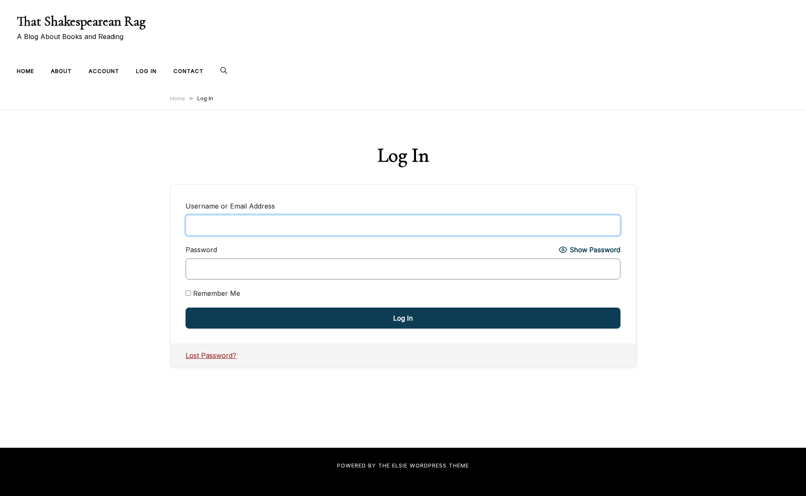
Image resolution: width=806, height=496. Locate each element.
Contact (188, 71)
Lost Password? (211, 355)
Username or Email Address (230, 206)
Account (104, 71)
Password (201, 249)
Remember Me (215, 293)
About (61, 71)
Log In (146, 71)
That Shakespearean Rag (81, 21)
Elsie (400, 465)
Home (25, 71)
